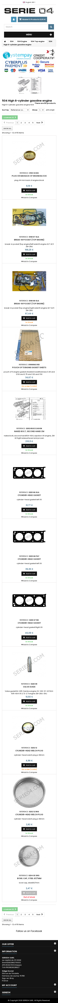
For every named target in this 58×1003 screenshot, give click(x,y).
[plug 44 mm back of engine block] (29, 153)
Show (34, 110)
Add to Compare (30, 197)
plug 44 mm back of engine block (29, 176)
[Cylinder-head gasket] (29, 473)
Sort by (5, 110)
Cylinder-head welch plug (29, 750)
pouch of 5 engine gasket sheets (29, 367)
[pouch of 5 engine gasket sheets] (29, 345)
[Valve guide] (29, 664)
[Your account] (13, 19)
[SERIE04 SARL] (29, 11)
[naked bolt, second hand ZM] (29, 409)
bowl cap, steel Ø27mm (29, 878)
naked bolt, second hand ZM (29, 431)
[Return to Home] (4, 41)
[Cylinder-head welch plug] (29, 728)
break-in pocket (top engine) (29, 239)
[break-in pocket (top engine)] (29, 217)
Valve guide (29, 686)
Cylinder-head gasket (29, 495)
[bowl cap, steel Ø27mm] (29, 856)
